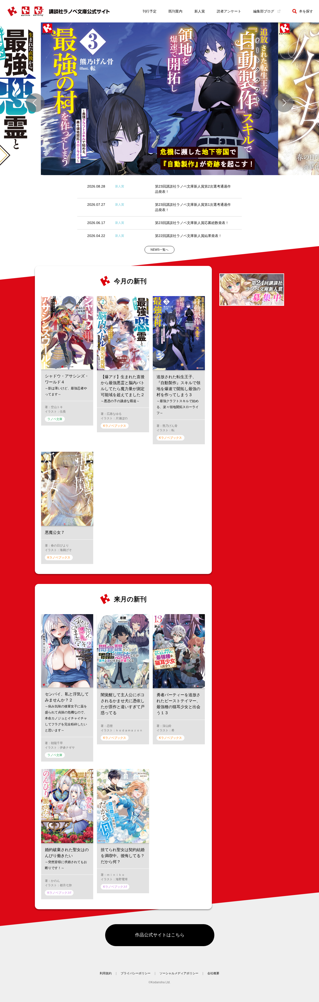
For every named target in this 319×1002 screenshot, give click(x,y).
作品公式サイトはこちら (159, 934)
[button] (35, 102)
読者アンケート (229, 11)
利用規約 (106, 973)
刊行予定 (150, 11)
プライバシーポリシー (136, 973)
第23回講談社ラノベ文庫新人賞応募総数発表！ (192, 223)
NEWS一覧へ (159, 249)
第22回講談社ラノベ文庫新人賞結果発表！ (188, 236)
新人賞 (199, 11)
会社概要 (213, 973)
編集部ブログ (263, 11)
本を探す (306, 11)
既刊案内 (175, 11)
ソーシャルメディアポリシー (179, 973)
